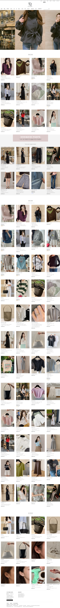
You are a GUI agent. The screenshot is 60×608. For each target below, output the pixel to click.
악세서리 (28, 8)
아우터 (11, 8)
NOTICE (39, 9)
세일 (35, 8)
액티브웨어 (32, 8)
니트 (14, 8)
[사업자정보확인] (38, 605)
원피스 (19, 8)
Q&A (38, 10)
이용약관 (11, 603)
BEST (1, 8)
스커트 (22, 8)
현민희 (15, 605)
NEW (4, 8)
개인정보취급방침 (15, 603)
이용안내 (8, 603)
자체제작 (8, 8)
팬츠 (25, 8)
